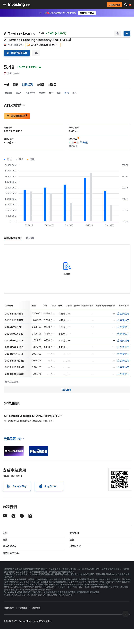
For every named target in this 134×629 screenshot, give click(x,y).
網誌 (5, 532)
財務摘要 (8, 92)
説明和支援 (75, 546)
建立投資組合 (9, 546)
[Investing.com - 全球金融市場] (19, 5)
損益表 (19, 92)
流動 (5, 539)
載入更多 (67, 389)
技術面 (40, 84)
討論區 (52, 84)
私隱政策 (23, 608)
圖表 (15, 84)
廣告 (72, 539)
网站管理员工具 (11, 553)
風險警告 (36, 608)
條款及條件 (9, 608)
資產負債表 (30, 92)
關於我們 (74, 532)
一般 (6, 84)
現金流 (42, 92)
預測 (74, 92)
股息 (59, 92)
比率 (51, 92)
